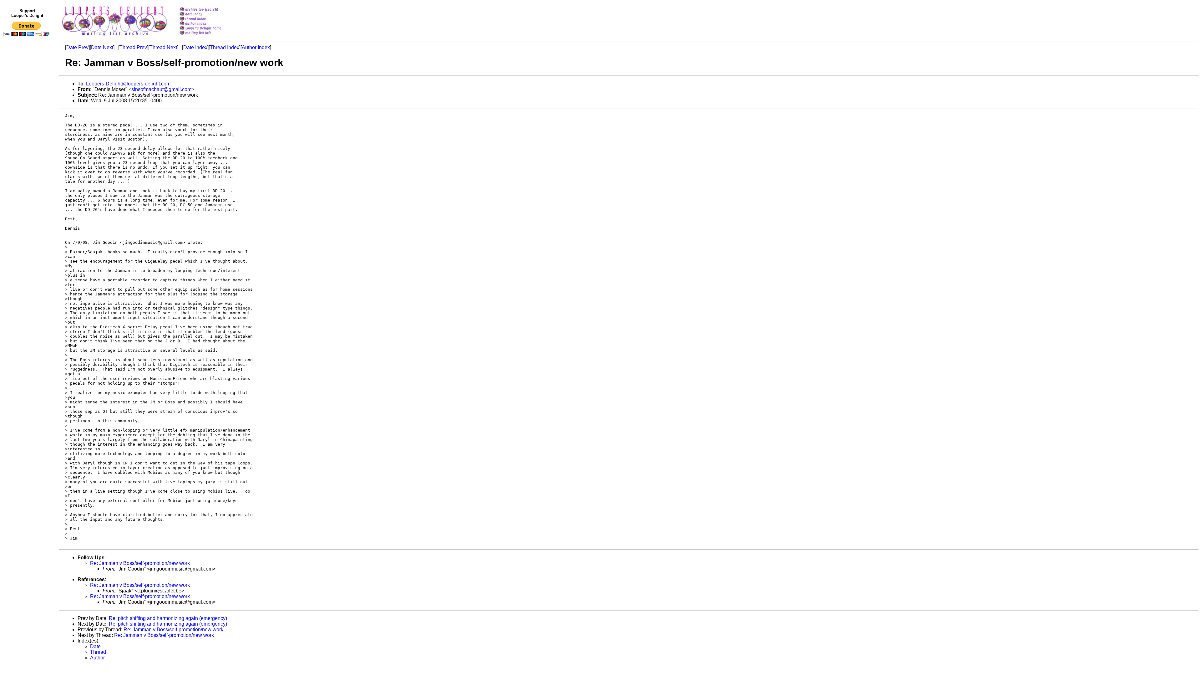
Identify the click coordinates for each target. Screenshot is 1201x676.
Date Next (102, 47)
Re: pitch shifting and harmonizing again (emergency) (168, 618)
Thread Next (163, 47)
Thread (98, 652)
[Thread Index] (208, 19)
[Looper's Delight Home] (208, 28)
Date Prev (77, 47)
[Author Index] (208, 24)
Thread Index (224, 47)
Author (97, 657)
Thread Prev (133, 47)
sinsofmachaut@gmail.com (161, 89)
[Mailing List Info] (208, 36)
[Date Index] (208, 14)
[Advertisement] (28, 168)
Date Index (195, 47)
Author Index (256, 47)
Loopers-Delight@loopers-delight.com (128, 83)
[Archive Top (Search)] (208, 10)
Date (95, 646)
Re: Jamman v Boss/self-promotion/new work (140, 563)
